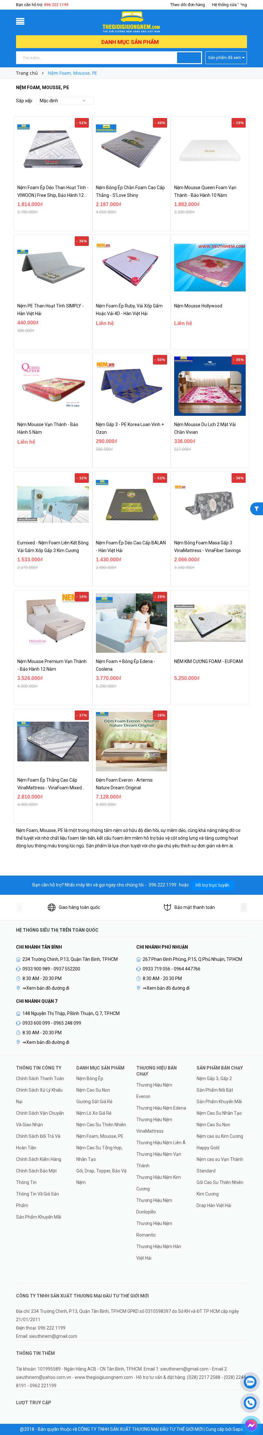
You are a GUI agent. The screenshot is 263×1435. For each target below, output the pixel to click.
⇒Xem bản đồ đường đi (45, 988)
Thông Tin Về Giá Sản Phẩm (37, 1199)
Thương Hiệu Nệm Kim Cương (158, 1183)
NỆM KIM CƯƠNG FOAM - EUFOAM (208, 661)
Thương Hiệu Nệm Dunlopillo (154, 1206)
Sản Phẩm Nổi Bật (215, 1090)
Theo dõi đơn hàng (187, 4)
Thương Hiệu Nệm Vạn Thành (158, 1160)
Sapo (238, 1429)
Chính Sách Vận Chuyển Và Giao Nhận (40, 1119)
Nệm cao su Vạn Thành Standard (220, 1165)
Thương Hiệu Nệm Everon (154, 1090)
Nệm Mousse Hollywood (198, 305)
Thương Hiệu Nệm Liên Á (161, 1142)
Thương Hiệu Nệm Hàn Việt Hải (158, 1252)
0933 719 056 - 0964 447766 (171, 968)
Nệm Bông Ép (89, 1078)
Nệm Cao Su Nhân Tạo (219, 1113)
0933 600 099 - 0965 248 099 (51, 1023)
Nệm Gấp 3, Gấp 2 (214, 1078)
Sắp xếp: (24, 100)
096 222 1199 (56, 4)
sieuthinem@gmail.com (53, 1336)
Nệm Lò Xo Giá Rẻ (93, 1113)
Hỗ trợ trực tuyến (212, 885)
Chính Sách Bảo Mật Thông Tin (36, 1176)
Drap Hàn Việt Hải (214, 1205)
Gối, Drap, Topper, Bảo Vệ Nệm (101, 1176)
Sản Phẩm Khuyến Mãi (38, 1217)
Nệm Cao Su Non (93, 1090)
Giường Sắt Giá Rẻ (94, 1101)
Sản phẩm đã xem (225, 57)
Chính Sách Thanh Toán (40, 1078)
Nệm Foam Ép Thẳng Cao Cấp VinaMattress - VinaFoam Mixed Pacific (49, 787)
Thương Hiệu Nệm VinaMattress (154, 1125)
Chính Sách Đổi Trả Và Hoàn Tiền (38, 1142)
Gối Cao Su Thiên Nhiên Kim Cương (220, 1188)
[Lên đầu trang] (250, 1364)
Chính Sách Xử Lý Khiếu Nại (39, 1095)
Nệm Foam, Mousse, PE (99, 1136)
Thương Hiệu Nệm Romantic (154, 1229)
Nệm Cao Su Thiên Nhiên (101, 1124)
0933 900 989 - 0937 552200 (51, 968)
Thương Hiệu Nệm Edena (161, 1108)
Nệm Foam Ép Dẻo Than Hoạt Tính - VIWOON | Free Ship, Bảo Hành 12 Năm (53, 195)
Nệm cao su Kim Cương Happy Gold (220, 1142)
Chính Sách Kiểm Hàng (38, 1159)
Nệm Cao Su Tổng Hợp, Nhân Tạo (99, 1153)
